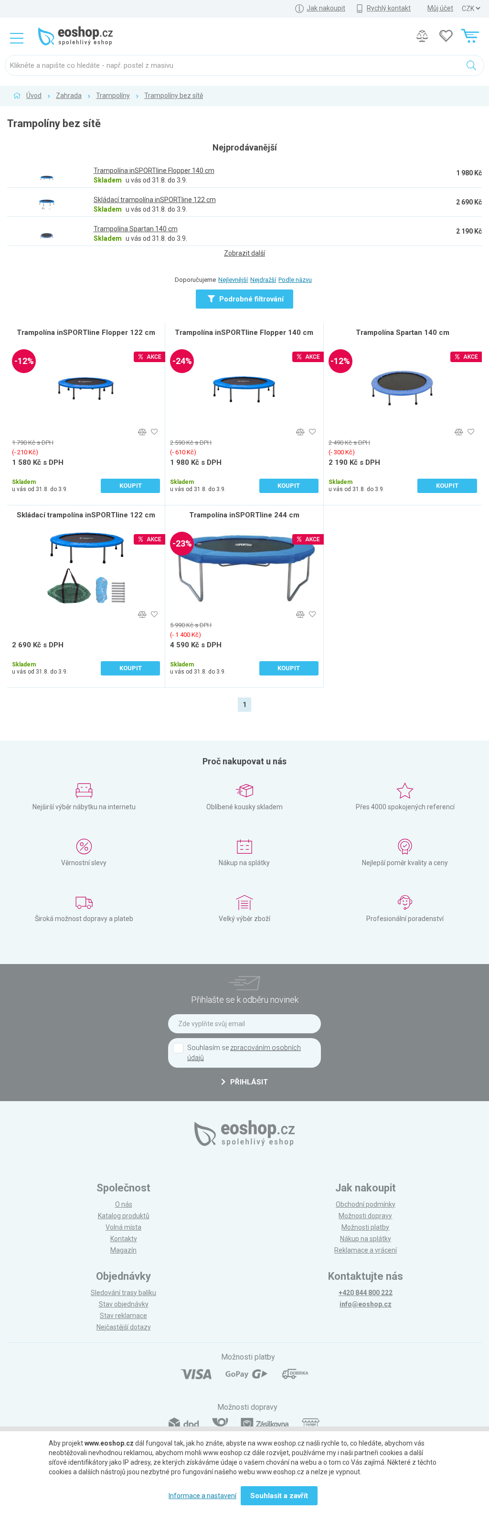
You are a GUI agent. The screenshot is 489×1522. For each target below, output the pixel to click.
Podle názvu (295, 279)
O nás (123, 1204)
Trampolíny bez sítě (173, 95)
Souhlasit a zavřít (279, 1495)
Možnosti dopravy (365, 1216)
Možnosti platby (365, 1227)
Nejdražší (263, 279)
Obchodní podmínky (365, 1204)
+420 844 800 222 (366, 1293)
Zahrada (69, 95)
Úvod (34, 95)
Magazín (123, 1250)
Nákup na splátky (365, 1239)
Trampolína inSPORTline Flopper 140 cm (244, 332)
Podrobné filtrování (250, 299)
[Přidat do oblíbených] (154, 432)
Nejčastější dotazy (123, 1327)
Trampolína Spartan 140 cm (402, 332)
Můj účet (440, 8)
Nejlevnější (233, 279)
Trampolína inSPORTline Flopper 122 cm (86, 332)
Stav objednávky (124, 1304)
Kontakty (123, 1239)
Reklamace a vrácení (365, 1250)
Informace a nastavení (202, 1496)
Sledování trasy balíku (123, 1293)
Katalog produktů (123, 1216)
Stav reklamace (123, 1315)
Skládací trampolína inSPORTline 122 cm (86, 515)
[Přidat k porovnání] (142, 432)
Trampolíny (113, 95)
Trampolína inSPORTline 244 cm (244, 515)
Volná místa (123, 1227)
